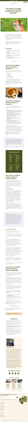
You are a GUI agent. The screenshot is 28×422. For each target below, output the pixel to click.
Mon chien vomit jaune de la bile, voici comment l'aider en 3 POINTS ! (13, 385)
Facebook (13, 420)
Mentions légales (21, 420)
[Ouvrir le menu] (2, 2)
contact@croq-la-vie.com (5, 420)
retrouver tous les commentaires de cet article (14, 313)
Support (25, 420)
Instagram (16, 420)
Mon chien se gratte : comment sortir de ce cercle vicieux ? (8, 385)
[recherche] (3, 2)
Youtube (10, 420)
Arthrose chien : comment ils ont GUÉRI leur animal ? (19, 385)
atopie (13, 112)
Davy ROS (12, 347)
